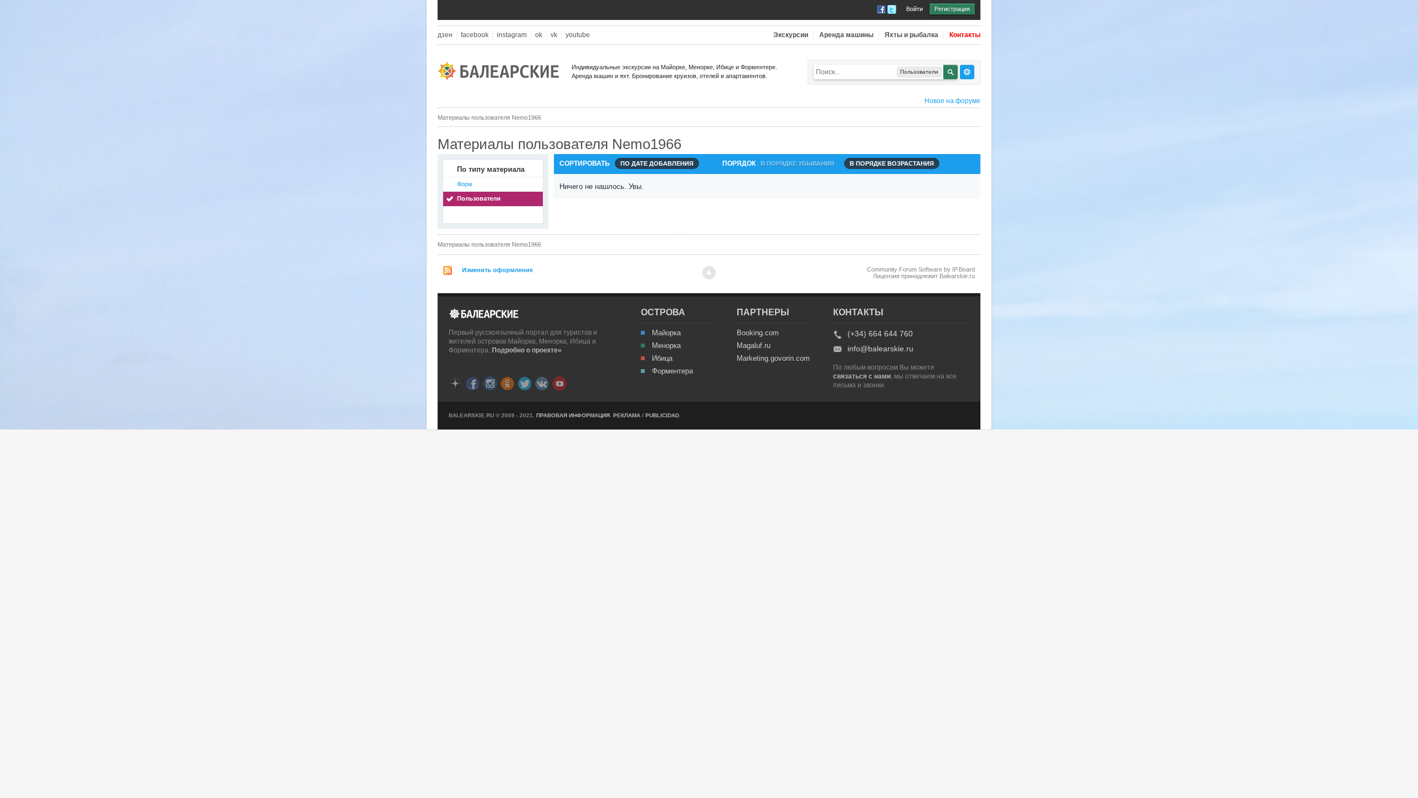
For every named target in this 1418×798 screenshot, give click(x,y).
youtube (578, 35)
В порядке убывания (797, 163)
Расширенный (967, 72)
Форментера (672, 371)
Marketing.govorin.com (773, 358)
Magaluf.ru (753, 346)
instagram (512, 35)
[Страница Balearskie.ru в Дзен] (455, 382)
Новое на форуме (952, 101)
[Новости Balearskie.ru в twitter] (524, 382)
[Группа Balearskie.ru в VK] (541, 382)
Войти (914, 9)
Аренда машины (846, 35)
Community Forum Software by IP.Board (921, 269)
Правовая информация (573, 415)
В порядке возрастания (892, 163)
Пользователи (479, 198)
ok (538, 35)
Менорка (666, 346)
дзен (445, 35)
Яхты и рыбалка (911, 35)
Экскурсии (790, 35)
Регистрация (952, 9)
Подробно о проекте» (527, 350)
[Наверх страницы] (709, 272)
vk (554, 35)
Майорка (666, 333)
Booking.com (758, 333)
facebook (475, 35)
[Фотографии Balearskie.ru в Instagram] (490, 382)
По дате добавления (656, 163)
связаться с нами (862, 376)
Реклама (626, 415)
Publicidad (662, 415)
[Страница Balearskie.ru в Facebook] (472, 382)
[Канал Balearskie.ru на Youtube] (559, 383)
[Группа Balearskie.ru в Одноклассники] (507, 382)
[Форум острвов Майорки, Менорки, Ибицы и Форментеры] (502, 70)
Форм (464, 184)
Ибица (662, 358)
